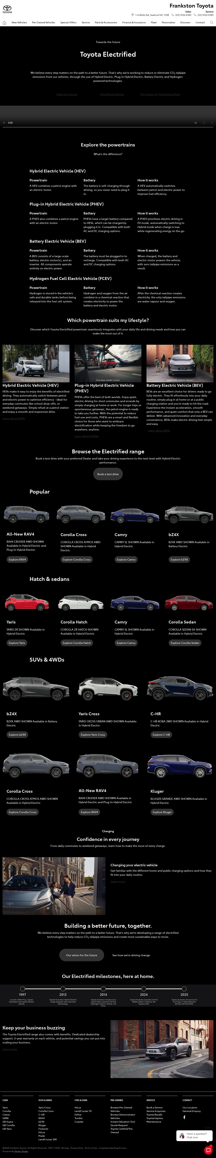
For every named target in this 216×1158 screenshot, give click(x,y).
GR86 (6, 1118)
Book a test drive (108, 474)
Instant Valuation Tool (123, 1121)
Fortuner (43, 1128)
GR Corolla (9, 1125)
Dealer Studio (21, 1151)
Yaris (5, 1107)
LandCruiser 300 (47, 1139)
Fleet (154, 22)
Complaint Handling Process (113, 1148)
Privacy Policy (76, 1148)
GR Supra (8, 1121)
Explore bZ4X (179, 559)
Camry (6, 1114)
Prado (41, 1135)
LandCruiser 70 (83, 1111)
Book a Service (154, 1107)
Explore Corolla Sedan (185, 643)
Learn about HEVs (14, 418)
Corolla (7, 1111)
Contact (200, 22)
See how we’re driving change (131, 955)
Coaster (79, 1121)
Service (86, 22)
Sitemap (65, 1148)
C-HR (41, 1114)
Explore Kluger (162, 812)
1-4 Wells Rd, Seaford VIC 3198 (152, 15)
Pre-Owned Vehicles (43, 22)
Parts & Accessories (106, 22)
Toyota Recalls (154, 1114)
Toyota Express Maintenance (154, 1119)
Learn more (118, 881)
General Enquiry (192, 1111)
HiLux (41, 1132)
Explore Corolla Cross (77, 559)
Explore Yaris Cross (93, 734)
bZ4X (41, 1121)
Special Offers (68, 22)
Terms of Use (91, 1148)
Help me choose (67, 94)
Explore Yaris (17, 643)
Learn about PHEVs (87, 436)
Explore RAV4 (17, 559)
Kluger (42, 1125)
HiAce (78, 1114)
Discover (185, 22)
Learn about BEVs (159, 430)
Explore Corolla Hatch (77, 643)
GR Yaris (7, 1128)
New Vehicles (19, 22)
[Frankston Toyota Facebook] (185, 1117)
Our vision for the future (81, 955)
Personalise (168, 22)
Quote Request (119, 1125)
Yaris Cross (44, 1107)
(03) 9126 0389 (183, 15)
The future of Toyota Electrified (160, 94)
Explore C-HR (161, 734)
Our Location (190, 1107)
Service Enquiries (156, 1111)
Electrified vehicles (112, 94)
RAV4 (41, 1118)
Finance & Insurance (134, 22)
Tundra (78, 1118)
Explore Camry (126, 559)
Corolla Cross (46, 1111)
